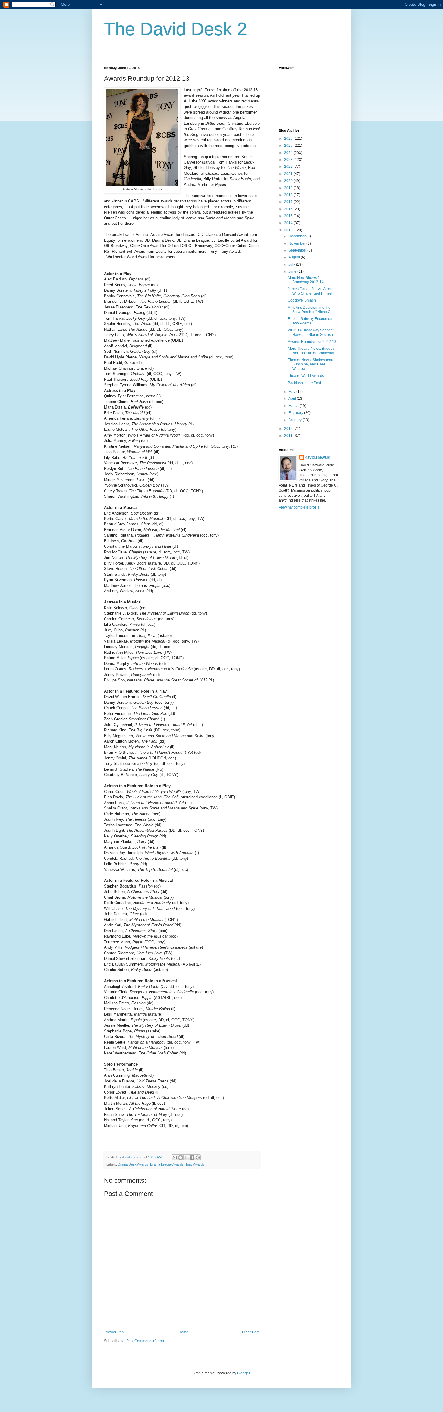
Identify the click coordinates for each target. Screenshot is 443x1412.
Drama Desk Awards (133, 1164)
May (292, 392)
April (292, 398)
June (292, 271)
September (297, 250)
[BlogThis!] (181, 1157)
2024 (289, 153)
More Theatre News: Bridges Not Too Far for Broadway (311, 350)
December (297, 236)
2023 (289, 160)
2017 (289, 202)
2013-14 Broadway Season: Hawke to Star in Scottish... (312, 332)
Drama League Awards (167, 1164)
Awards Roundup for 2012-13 (312, 342)
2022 (289, 166)
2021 (289, 174)
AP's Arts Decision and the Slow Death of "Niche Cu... (311, 309)
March (294, 406)
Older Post (250, 1332)
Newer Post (114, 1332)
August (294, 257)
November (297, 243)
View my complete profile (299, 507)
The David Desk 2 (175, 29)
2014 (289, 223)
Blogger (243, 1373)
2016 (289, 209)
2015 (289, 216)
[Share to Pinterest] (198, 1157)
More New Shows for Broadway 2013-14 (306, 280)
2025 (289, 145)
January (295, 420)
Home (183, 1332)
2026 (289, 138)
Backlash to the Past (304, 383)
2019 (289, 188)
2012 (289, 429)
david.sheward (317, 457)
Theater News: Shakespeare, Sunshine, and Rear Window (311, 364)
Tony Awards (194, 1164)
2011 (289, 436)
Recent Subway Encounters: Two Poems (311, 321)
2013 (289, 230)
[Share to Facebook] (192, 1157)
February (296, 413)
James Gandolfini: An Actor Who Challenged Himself (310, 291)
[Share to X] (186, 1157)
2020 (289, 181)
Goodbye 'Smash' (302, 300)
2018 (289, 195)
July (292, 264)
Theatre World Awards (306, 376)
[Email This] (175, 1157)
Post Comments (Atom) (145, 1341)
